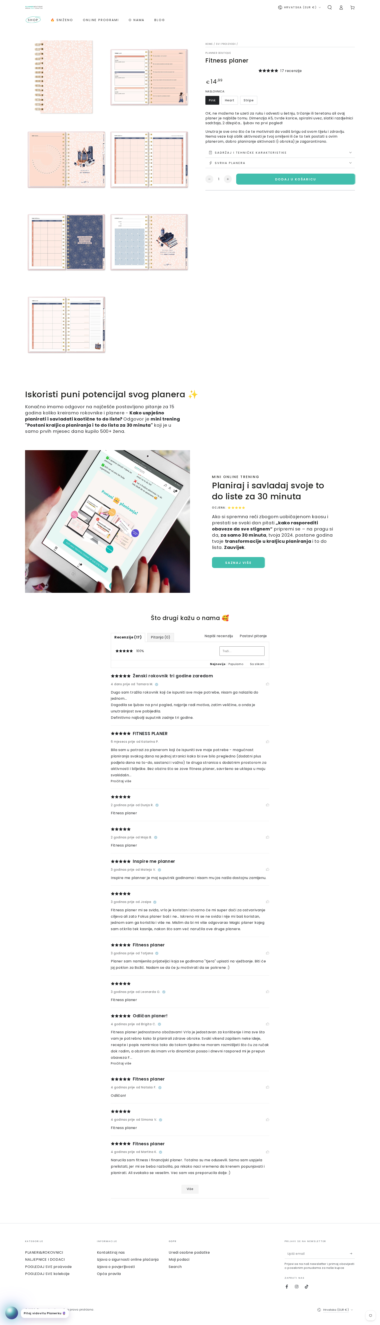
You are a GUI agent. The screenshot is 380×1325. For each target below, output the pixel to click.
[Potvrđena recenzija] (156, 684)
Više (190, 1189)
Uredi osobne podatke (189, 1252)
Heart (229, 100)
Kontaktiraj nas (111, 1252)
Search (175, 1266)
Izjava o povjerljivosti (116, 1266)
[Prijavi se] (352, 1253)
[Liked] (267, 684)
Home (209, 44)
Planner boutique (218, 53)
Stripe (249, 100)
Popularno (235, 664)
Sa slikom (257, 664)
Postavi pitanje (253, 635)
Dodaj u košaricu (295, 179)
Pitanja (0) (160, 637)
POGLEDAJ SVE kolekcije (47, 1273)
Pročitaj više (121, 781)
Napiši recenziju (219, 635)
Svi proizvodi (226, 44)
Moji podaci (179, 1259)
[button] (329, 7)
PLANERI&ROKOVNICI (44, 1252)
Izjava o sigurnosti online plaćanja (128, 1259)
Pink (212, 100)
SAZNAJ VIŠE (238, 563)
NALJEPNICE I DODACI (45, 1259)
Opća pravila (109, 1273)
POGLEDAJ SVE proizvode (48, 1266)
